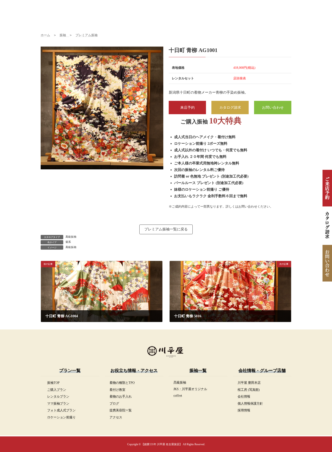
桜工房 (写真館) (249, 389)
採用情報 (244, 410)
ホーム (45, 35)
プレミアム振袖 (86, 35)
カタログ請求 (230, 107)
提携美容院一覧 (121, 410)
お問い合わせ (273, 107)
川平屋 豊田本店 (249, 382)
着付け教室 (117, 389)
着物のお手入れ (121, 396)
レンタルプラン (58, 396)
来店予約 (187, 107)
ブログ (114, 403)
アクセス (116, 417)
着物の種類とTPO (122, 382)
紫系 (68, 242)
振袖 (64, 35)
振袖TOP (53, 382)
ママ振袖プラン (58, 403)
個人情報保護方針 (250, 403)
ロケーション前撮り (61, 417)
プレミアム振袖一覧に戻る (166, 229)
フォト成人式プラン (61, 410)
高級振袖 (70, 236)
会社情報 (244, 396)
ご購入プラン (56, 389)
